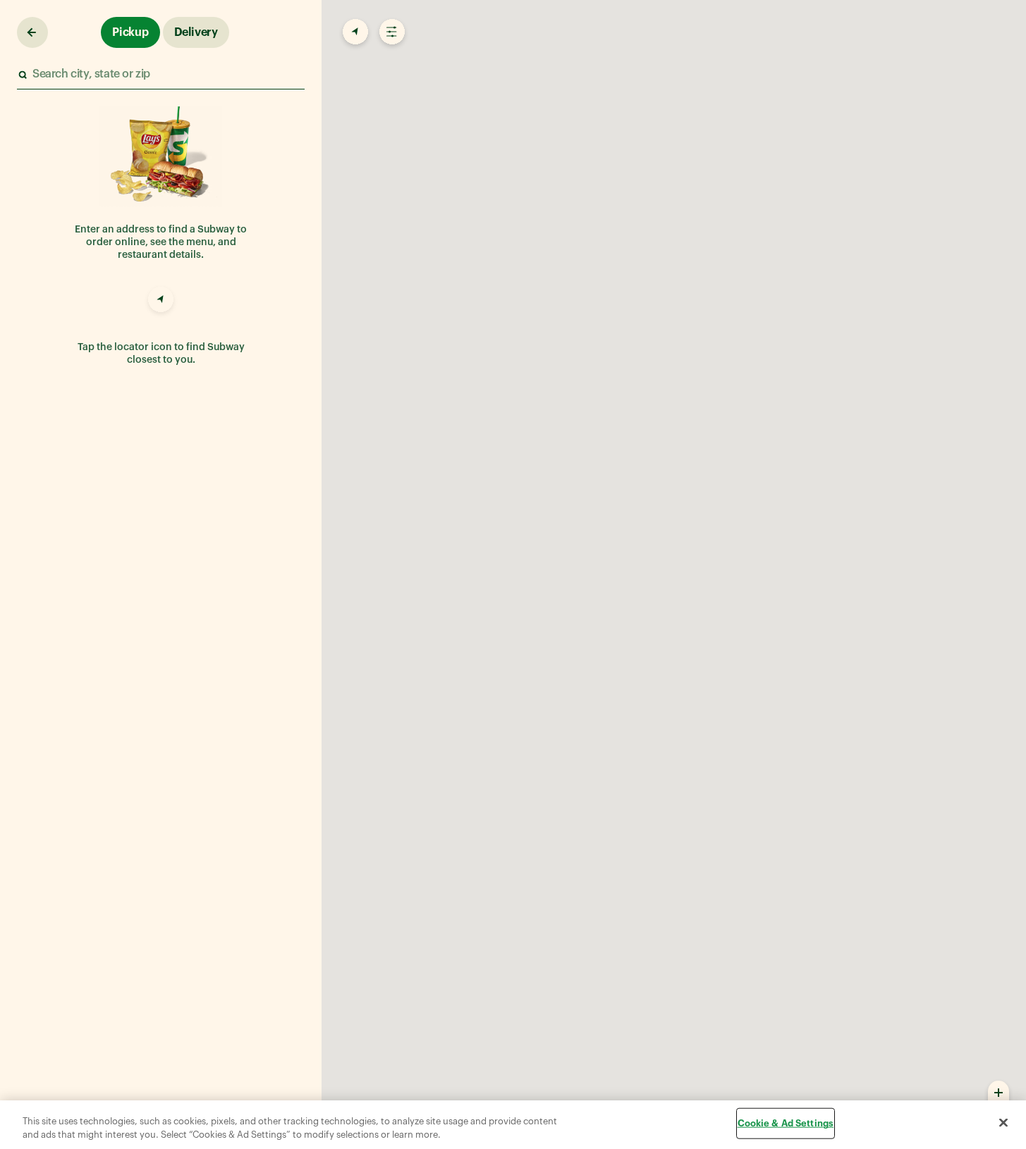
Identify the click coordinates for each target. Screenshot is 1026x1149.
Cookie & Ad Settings (786, 1123)
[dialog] (513, 1124)
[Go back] (32, 32)
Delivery (196, 32)
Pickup (130, 32)
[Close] (1003, 1122)
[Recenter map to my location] (354, 32)
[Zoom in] (998, 1092)
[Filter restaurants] (390, 32)
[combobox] (160, 74)
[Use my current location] (161, 301)
